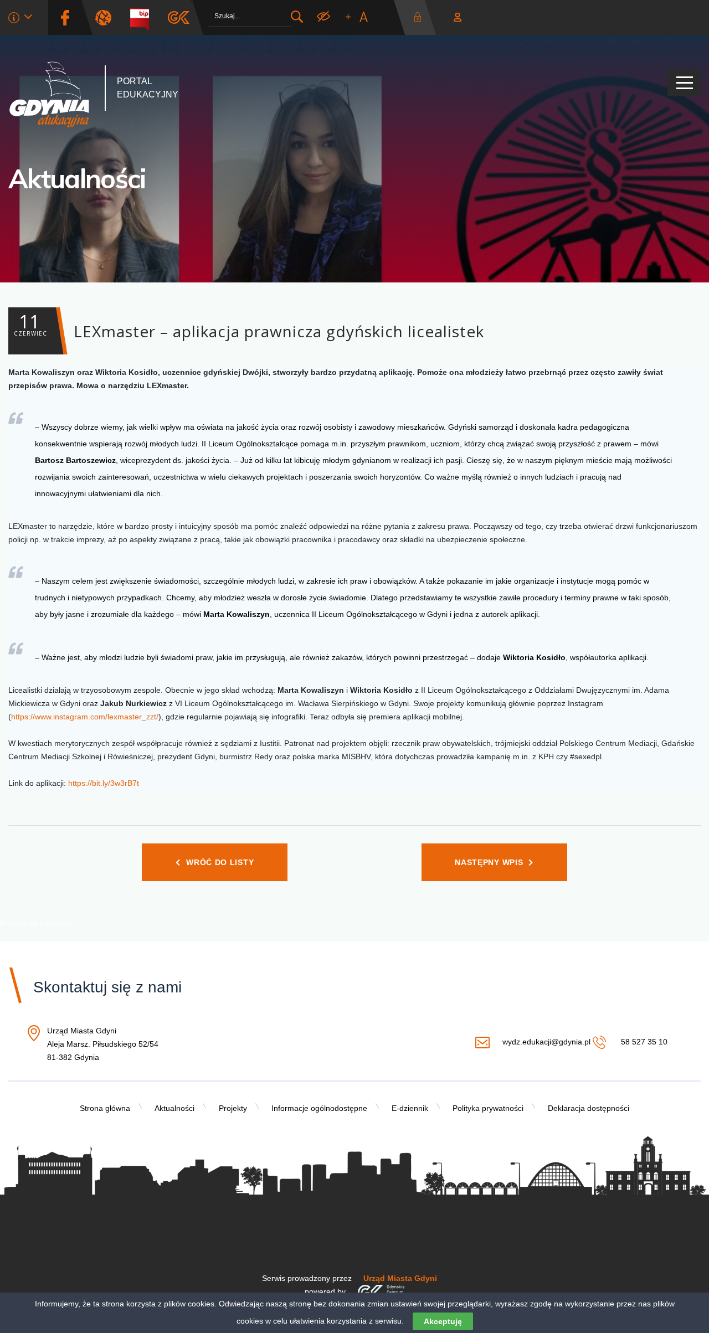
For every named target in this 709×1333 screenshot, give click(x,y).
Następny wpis (489, 862)
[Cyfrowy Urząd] (107, 17)
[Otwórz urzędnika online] (20, 19)
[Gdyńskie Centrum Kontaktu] (381, 1291)
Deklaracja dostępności (588, 1108)
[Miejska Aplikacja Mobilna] (178, 17)
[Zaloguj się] (420, 17)
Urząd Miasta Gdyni (400, 1278)
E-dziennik (410, 1108)
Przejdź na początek (35, 923)
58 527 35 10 (642, 1041)
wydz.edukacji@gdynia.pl (546, 1041)
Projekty (233, 1108)
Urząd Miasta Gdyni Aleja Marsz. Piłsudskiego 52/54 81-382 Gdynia (102, 1045)
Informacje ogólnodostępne (319, 1108)
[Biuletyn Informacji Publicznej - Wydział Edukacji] (144, 17)
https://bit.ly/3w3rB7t (103, 783)
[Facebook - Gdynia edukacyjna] (64, 17)
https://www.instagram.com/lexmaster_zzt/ (84, 716)
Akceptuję (443, 1321)
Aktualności (77, 178)
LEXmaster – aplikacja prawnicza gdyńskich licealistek (249, 326)
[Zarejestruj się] (458, 17)
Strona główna (105, 1108)
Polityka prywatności (488, 1108)
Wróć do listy (220, 862)
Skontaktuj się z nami (107, 987)
